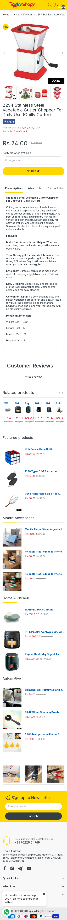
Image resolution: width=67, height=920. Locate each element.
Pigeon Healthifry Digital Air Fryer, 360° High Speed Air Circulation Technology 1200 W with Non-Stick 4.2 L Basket (28, 403)
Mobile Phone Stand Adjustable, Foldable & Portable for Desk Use (44, 529)
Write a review (33, 376)
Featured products (18, 438)
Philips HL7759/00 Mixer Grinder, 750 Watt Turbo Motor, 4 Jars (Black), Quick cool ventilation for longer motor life (59, 403)
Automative (12, 678)
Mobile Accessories (18, 518)
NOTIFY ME (33, 171)
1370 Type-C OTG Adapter (41, 471)
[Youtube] (28, 869)
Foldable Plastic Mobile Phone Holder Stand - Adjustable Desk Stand (44, 551)
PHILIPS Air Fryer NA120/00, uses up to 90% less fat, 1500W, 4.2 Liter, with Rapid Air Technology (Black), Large (49, 403)
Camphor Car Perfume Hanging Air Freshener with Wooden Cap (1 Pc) (44, 690)
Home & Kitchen (16, 598)
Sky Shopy (26, 911)
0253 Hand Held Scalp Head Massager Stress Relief (42, 493)
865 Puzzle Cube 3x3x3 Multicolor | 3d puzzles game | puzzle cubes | (43, 449)
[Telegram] (20, 869)
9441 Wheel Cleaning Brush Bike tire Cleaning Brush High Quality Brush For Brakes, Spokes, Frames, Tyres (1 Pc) (43, 712)
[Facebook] (5, 868)
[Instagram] (12, 868)
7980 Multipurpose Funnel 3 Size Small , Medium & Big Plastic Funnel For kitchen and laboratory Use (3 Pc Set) (43, 734)
